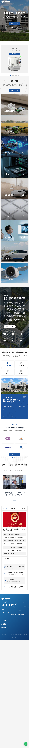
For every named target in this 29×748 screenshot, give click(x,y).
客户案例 (13, 454)
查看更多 (13, 90)
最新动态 (5, 508)
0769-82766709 (9, 611)
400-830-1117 (8, 605)
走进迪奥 (13, 23)
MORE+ (24, 508)
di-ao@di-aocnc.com (10, 612)
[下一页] (11, 415)
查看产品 (13, 27)
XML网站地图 (14, 637)
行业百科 (12, 508)
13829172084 (9, 609)
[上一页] (5, 415)
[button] (10, 75)
